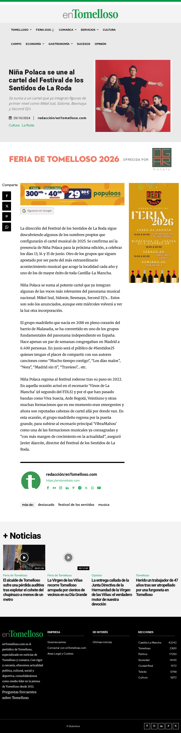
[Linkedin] (67, 487)
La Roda (28, 125)
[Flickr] (54, 487)
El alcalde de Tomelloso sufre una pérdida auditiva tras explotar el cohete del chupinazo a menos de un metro (23, 590)
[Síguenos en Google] (36, 218)
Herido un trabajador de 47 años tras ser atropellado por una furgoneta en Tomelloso (157, 587)
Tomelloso (142, 575)
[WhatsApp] (6, 227)
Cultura (14, 125)
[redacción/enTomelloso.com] (30, 481)
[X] (6, 206)
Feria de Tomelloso (15, 575)
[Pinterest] (6, 216)
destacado (46, 504)
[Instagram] (60, 487)
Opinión (97, 575)
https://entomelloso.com (63, 480)
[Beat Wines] (154, 282)
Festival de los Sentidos (76, 504)
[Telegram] (79, 487)
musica (103, 504)
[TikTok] (169, 726)
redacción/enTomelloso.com (62, 118)
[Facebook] (6, 195)
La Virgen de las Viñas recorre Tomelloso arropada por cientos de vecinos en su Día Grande (67, 587)
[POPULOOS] (72, 204)
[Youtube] (99, 487)
